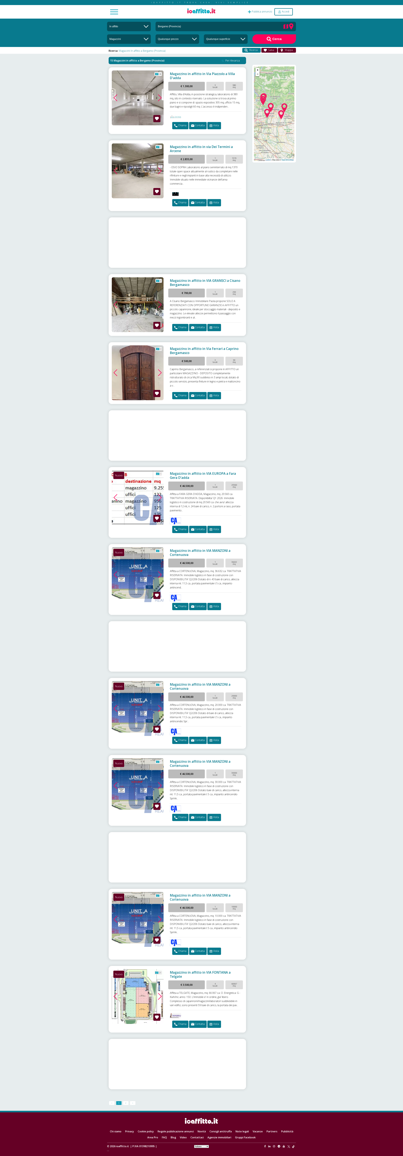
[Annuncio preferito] (157, 118)
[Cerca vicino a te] (291, 26)
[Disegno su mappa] (286, 26)
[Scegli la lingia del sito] (201, 1146)
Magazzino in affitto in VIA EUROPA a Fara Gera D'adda (203, 475)
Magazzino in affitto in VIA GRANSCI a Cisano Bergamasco (205, 282)
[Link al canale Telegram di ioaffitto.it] (279, 1146)
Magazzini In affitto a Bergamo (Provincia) (142, 50)
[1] (177, 39)
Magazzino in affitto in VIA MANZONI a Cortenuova (200, 552)
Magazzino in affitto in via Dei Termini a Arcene (201, 149)
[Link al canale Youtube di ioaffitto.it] (284, 1146)
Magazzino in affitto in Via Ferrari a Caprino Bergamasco (204, 350)
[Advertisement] (177, 243)
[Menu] (114, 12)
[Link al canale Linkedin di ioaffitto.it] (269, 1146)
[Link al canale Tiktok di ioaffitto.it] (293, 1146)
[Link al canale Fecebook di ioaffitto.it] (265, 1146)
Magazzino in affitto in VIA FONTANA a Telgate (200, 974)
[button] (115, 97)
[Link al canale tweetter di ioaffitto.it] (288, 1146)
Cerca (276, 39)
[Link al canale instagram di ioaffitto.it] (274, 1146)
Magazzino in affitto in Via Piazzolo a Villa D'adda (202, 76)
